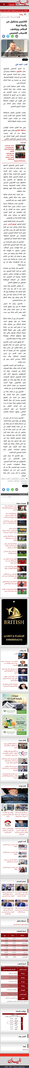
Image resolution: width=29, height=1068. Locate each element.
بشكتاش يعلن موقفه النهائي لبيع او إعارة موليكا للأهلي (9, 582)
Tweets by (25, 1049)
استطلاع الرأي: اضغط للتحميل (20, 924)
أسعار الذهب (21, 963)
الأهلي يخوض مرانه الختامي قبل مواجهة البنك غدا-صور (10, 522)
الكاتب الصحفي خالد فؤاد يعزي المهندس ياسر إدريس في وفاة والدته (21, 910)
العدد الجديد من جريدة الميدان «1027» (10, 845)
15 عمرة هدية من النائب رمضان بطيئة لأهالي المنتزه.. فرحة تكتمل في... (7, 894)
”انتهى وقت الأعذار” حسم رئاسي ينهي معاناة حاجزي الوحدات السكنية (21, 894)
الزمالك (3, 478)
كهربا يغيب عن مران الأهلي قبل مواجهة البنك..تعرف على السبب (9, 576)
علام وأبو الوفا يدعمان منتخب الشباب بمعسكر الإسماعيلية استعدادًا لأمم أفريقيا (10, 515)
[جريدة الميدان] (14, 622)
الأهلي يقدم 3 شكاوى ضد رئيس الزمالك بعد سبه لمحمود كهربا (10, 561)
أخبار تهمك (22, 785)
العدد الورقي (22, 841)
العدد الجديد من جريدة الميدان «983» (10, 868)
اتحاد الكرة (16, 480)
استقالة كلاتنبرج (20, 130)
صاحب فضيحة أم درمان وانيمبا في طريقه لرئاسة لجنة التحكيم (9, 148)
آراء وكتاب (22, 650)
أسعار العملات (21, 930)
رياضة (21, 14)
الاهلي (8, 478)
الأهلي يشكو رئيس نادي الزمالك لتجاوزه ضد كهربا (11, 567)
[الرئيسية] (12, 4)
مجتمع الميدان (21, 881)
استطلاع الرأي (21, 920)
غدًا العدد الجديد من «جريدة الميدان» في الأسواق (11, 861)
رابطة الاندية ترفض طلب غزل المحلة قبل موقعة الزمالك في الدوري (10, 545)
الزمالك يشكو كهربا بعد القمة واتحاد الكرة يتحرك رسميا (9, 590)
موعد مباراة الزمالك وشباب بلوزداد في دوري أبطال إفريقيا (10, 538)
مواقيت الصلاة (21, 1011)
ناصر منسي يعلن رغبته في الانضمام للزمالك (10, 552)
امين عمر (10, 480)
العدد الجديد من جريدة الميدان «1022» (10, 853)
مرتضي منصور (24, 480)
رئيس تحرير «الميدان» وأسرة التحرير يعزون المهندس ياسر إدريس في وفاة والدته (8, 911)
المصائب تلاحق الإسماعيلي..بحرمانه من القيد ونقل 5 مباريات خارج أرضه (9, 530)
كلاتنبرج (19, 71)
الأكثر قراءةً (22, 740)
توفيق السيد (12, 223)
